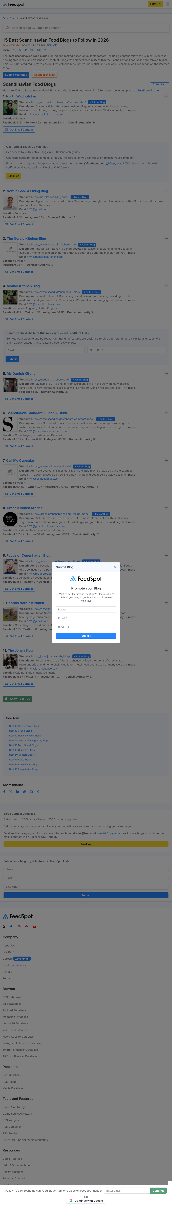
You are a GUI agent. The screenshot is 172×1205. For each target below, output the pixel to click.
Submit (86, 635)
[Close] (115, 567)
